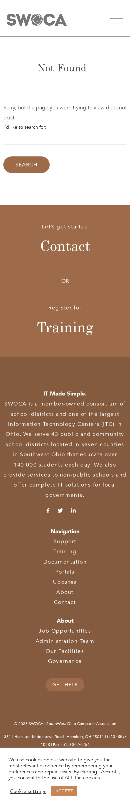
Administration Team (65, 641)
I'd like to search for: (24, 127)
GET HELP (65, 685)
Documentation (65, 562)
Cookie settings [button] (28, 791)
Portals (65, 572)
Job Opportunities (65, 631)
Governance (65, 661)
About (65, 592)
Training (65, 326)
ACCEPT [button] (64, 790)
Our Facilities (65, 651)
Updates (65, 582)
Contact (65, 245)
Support (65, 541)
